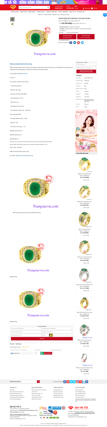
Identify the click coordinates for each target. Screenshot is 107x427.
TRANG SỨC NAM (14, 11)
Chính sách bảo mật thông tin (17, 391)
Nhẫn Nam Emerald (22, 73)
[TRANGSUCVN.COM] (13, 9)
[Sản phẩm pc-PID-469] (86, 131)
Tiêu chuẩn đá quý (79, 397)
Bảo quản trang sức (58, 391)
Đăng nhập (87, 8)
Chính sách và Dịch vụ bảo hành (39, 389)
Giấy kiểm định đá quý (59, 397)
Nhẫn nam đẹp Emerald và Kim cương (21, 64)
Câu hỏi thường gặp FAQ (15, 399)
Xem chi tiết (86, 180)
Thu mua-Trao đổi (36, 395)
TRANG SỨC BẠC (41, 11)
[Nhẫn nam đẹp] (12, 19)
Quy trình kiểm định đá (80, 393)
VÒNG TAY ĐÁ (72, 11)
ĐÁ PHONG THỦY (81, 11)
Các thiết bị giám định (80, 391)
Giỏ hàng (94, 8)
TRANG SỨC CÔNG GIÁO (51, 11)
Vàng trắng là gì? (79, 389)
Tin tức (76, 8)
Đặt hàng (42, 338)
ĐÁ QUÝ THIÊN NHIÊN (63, 11)
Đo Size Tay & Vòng (58, 393)
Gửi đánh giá (48, 353)
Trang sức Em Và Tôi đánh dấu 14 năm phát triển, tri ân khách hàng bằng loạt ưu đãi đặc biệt (85, 400)
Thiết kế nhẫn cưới (58, 389)
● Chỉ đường (21, 412)
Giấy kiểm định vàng (58, 395)
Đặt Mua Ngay (67, 36)
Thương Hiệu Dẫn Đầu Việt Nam (17, 397)
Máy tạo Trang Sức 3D (37, 393)
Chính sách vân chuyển (37, 397)
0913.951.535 (85, 36)
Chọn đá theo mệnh (80, 395)
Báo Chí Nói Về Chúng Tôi (15, 393)
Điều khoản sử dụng (36, 399)
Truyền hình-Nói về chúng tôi (16, 395)
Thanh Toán (34, 391)
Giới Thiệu (12, 389)
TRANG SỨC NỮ (23, 11)
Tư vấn (105, 14)
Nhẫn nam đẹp (29, 155)
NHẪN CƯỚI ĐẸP (32, 11)
